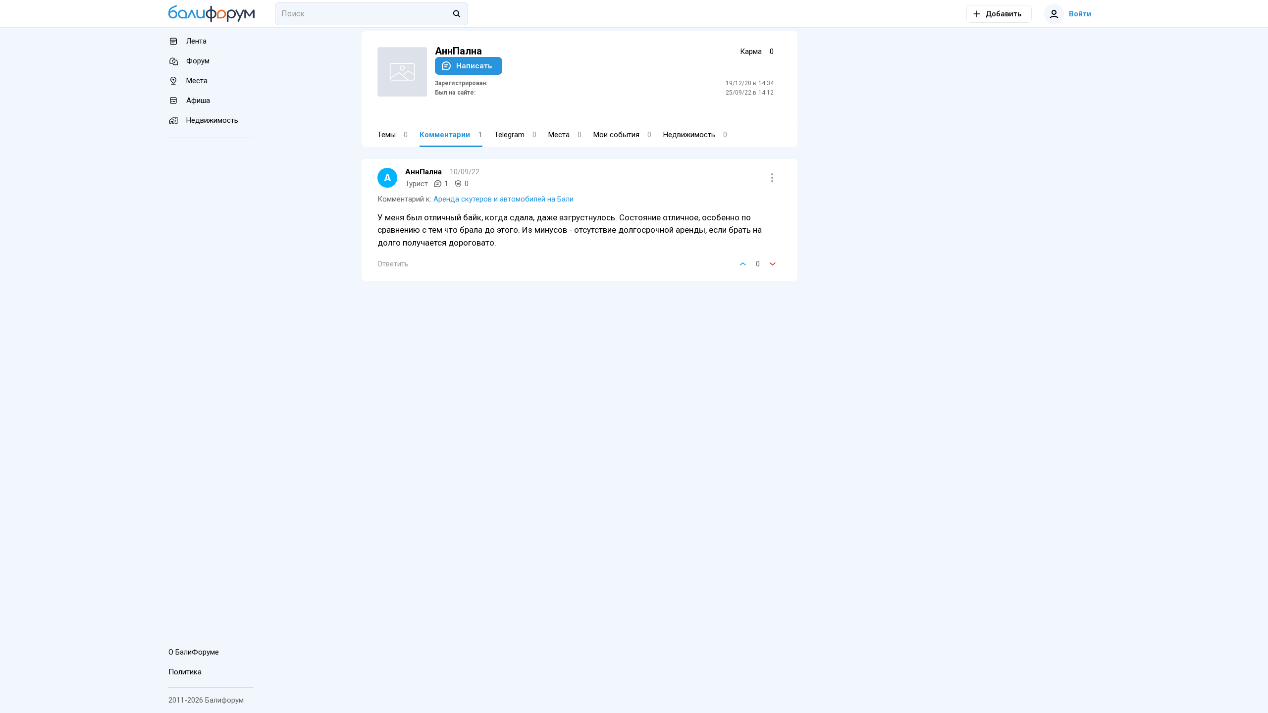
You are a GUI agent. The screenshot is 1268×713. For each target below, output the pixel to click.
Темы (392, 134)
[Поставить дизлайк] (773, 264)
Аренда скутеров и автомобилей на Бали (503, 199)
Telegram (515, 134)
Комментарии (451, 134)
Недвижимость (695, 134)
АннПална (423, 171)
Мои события (622, 134)
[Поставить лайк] (743, 264)
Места (564, 134)
